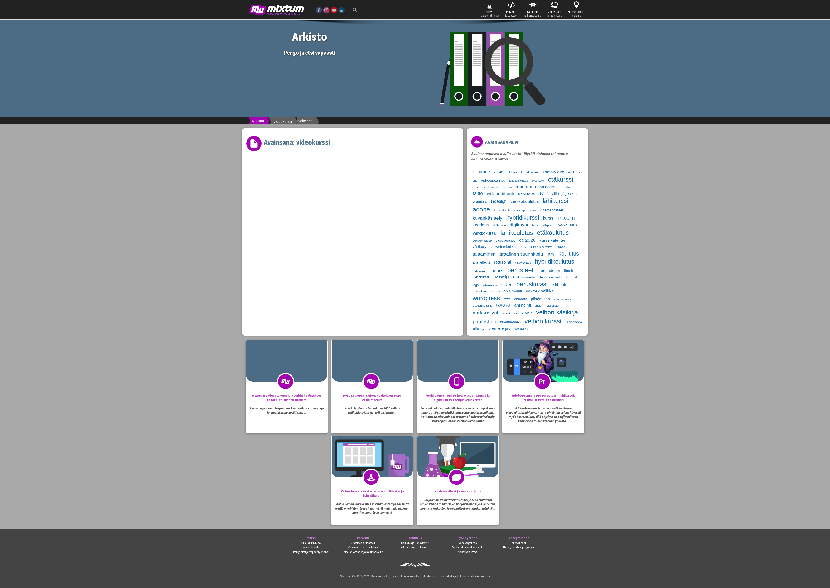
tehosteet (532, 172)
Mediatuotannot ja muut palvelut (363, 552)
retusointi (502, 262)
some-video (553, 172)
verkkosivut (485, 312)
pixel (476, 187)
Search (353, 7)
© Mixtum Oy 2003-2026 (354, 576)
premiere (480, 201)
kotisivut (572, 277)
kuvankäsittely (487, 218)
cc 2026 (527, 240)
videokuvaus (489, 285)
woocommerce (562, 299)
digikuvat (519, 224)
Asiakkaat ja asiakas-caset (467, 547)
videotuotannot (493, 180)
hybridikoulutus (554, 261)
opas (561, 246)
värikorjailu (499, 225)
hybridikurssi (522, 217)
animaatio (526, 186)
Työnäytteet (467, 538)
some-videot (548, 270)
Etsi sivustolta (410, 576)
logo (476, 285)
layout (535, 225)
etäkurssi (560, 179)
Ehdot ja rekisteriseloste (475, 576)
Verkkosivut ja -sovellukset (363, 547)
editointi (558, 284)
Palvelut (363, 538)
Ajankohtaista (311, 547)
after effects (481, 262)
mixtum (566, 218)
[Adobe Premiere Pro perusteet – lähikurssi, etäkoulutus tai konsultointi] (543, 369)
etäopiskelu (521, 328)
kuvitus (527, 313)
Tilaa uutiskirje (447, 576)
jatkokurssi (510, 313)
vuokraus (574, 172)
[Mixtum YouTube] (334, 9)
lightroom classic (518, 180)
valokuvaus (523, 262)
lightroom (574, 322)
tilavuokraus (552, 305)
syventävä (538, 180)
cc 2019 (499, 172)
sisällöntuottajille (482, 305)
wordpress (486, 298)
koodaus (481, 225)
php (475, 180)
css (507, 299)
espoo (532, 210)
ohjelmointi (512, 291)
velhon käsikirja (557, 312)
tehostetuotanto (551, 277)
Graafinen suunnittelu (363, 543)
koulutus (569, 253)
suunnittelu (548, 187)
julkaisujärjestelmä (541, 247)
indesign (499, 201)
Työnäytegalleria (467, 543)
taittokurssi (515, 172)
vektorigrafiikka (540, 291)
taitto (478, 193)
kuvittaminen (510, 322)
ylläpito (547, 225)
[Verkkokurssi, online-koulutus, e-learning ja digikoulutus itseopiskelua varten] (457, 369)
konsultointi (502, 210)
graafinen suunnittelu (521, 253)
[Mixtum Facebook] (319, 9)
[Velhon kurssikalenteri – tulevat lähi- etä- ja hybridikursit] (372, 465)
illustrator (481, 171)
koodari (566, 187)
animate (520, 299)
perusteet (520, 270)
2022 (523, 247)
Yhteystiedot (519, 538)
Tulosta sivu (428, 576)
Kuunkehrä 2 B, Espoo (385, 576)
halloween (480, 271)
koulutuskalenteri (524, 277)
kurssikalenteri (553, 240)
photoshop (484, 321)
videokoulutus (505, 240)
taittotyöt (503, 305)
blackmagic (519, 210)
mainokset (480, 291)
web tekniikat (506, 247)
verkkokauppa (482, 240)
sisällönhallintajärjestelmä (558, 194)
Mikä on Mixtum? (311, 543)
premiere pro (499, 328)
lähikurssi (555, 200)
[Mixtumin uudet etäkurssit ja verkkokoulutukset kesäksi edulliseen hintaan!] (286, 369)
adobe (481, 209)
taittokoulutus (490, 187)
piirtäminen (540, 299)
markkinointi (526, 194)
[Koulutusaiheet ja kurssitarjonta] (457, 465)
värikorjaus (482, 246)
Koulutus (415, 538)
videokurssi (481, 277)
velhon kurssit (544, 321)
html (551, 254)
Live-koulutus (566, 225)
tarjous (496, 270)
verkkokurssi (485, 233)
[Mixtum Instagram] (326, 9)
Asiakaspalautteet (467, 552)
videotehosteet (551, 210)
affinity (479, 328)
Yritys (311, 538)
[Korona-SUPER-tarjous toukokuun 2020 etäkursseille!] (372, 369)
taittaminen (484, 254)
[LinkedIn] (341, 9)
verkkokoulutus (525, 201)
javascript (501, 277)
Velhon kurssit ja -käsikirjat (415, 547)
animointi (522, 305)
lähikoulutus (517, 232)
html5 (495, 291)
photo (538, 305)
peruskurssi (531, 284)
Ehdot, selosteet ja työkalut (519, 547)
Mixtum (258, 120)
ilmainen (571, 271)
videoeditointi (500, 193)
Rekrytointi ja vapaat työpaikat (311, 552)
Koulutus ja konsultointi (415, 543)
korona (507, 187)
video (506, 284)
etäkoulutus (553, 232)
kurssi (548, 218)
